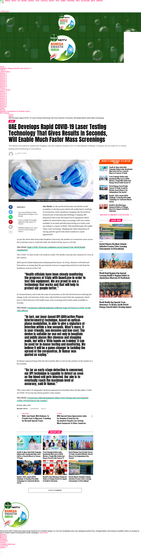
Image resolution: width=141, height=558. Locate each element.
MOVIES (24, 1)
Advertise (3, 536)
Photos (2, 88)
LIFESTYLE (44, 1)
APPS (78, 1)
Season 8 (3, 85)
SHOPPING (70, 1)
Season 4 (3, 78)
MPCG (93, 1)
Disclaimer (4, 541)
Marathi (100, 1)
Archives (3, 534)
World (7, 1)
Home (2, 67)
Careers (3, 548)
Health (2, 108)
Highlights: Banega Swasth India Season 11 (15, 68)
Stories (2, 110)
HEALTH (51, 1)
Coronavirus (34, 408)
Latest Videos (5, 72)
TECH (57, 1)
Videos (2, 70)
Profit (13, 1)
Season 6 (3, 82)
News (11, 116)
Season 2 (3, 75)
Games (63, 1)
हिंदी (19, 1)
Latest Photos (5, 90)
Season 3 (3, 77)
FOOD (37, 1)
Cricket (31, 1)
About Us (3, 538)
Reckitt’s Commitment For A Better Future (15, 111)
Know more (44, 533)
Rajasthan (85, 1)
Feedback (3, 539)
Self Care (3, 106)
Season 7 (3, 83)
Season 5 (3, 80)
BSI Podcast (4, 113)
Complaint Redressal (7, 544)
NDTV (2, 1)
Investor (3, 543)
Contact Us (4, 546)
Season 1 (3, 73)
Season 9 (3, 87)
